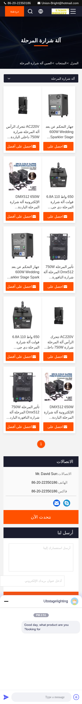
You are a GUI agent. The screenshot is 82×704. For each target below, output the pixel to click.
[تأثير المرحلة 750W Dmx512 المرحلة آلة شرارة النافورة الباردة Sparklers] (58, 246)
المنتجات (61, 63)
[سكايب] (67, 503)
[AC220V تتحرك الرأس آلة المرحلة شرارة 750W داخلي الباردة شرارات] (22, 105)
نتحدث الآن (41, 517)
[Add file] (76, 697)
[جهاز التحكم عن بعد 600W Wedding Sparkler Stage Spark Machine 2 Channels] (58, 105)
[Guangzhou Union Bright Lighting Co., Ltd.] (60, 11)
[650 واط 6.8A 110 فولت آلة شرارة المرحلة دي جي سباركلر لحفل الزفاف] (58, 175)
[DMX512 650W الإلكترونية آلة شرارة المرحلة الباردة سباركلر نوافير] (22, 175)
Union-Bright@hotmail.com (60, 3)
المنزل (74, 63)
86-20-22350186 (19, 3)
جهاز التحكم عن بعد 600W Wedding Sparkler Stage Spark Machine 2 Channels (59, 137)
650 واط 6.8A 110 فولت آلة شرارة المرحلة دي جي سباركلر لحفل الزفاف (59, 207)
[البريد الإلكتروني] (56, 503)
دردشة (14, 11)
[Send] (6, 697)
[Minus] (6, 601)
